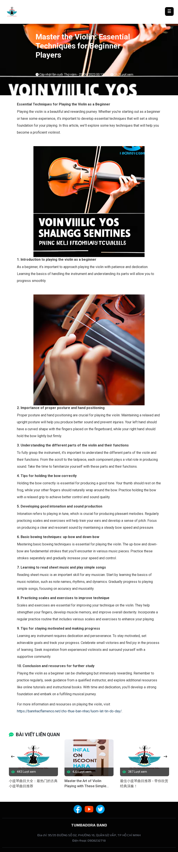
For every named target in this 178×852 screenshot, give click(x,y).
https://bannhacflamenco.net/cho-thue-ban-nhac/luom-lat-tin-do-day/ (69, 711)
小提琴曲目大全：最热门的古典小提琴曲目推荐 (33, 783)
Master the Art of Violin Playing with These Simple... (86, 783)
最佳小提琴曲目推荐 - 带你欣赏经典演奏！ (144, 783)
